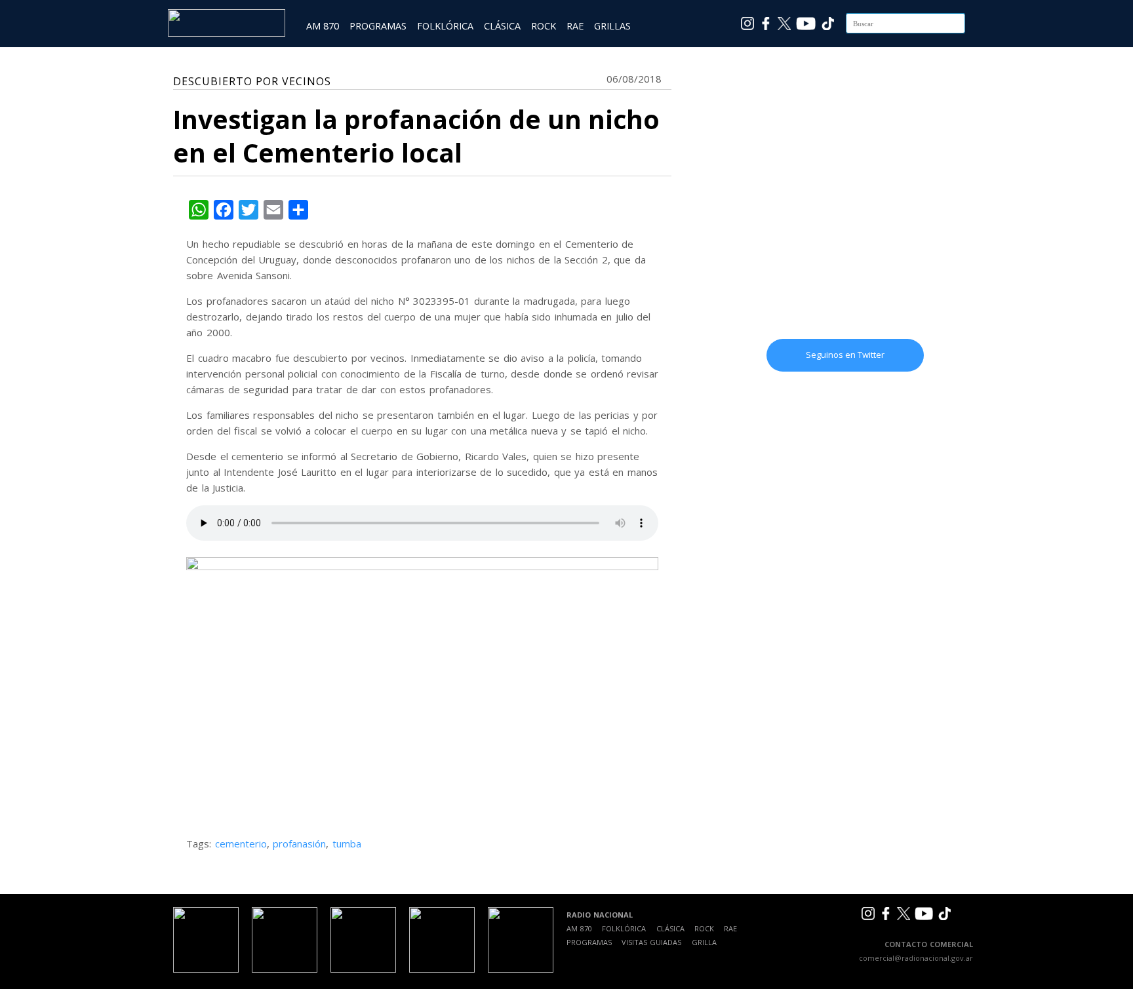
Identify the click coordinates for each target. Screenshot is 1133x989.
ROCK (543, 26)
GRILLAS (612, 26)
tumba (346, 843)
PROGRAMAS (378, 26)
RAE (575, 26)
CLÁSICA (502, 26)
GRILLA (704, 942)
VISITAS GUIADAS (651, 942)
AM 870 (322, 26)
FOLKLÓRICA (445, 26)
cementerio (241, 843)
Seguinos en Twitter (845, 354)
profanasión (299, 843)
